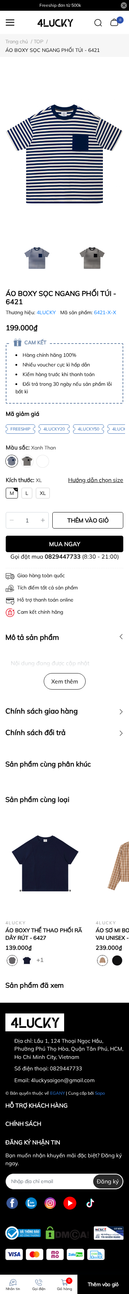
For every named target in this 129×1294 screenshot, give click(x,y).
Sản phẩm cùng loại (37, 799)
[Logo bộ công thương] (64, 1231)
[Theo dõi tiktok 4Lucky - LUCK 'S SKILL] (90, 1203)
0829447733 (63, 556)
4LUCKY (47, 312)
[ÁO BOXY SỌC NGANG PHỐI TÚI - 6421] (64, 154)
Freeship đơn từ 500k (60, 5)
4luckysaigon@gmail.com (63, 1080)
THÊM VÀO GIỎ (88, 520)
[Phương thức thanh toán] (55, 1254)
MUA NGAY (64, 544)
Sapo (100, 1093)
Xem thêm (64, 681)
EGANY (57, 1093)
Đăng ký (108, 1181)
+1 (41, 959)
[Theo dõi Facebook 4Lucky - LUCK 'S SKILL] (12, 1203)
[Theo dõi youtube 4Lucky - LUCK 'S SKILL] (69, 1203)
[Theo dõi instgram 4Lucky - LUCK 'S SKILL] (50, 1203)
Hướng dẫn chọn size (95, 479)
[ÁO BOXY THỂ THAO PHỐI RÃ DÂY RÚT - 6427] (45, 864)
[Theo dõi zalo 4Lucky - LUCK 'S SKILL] (31, 1203)
